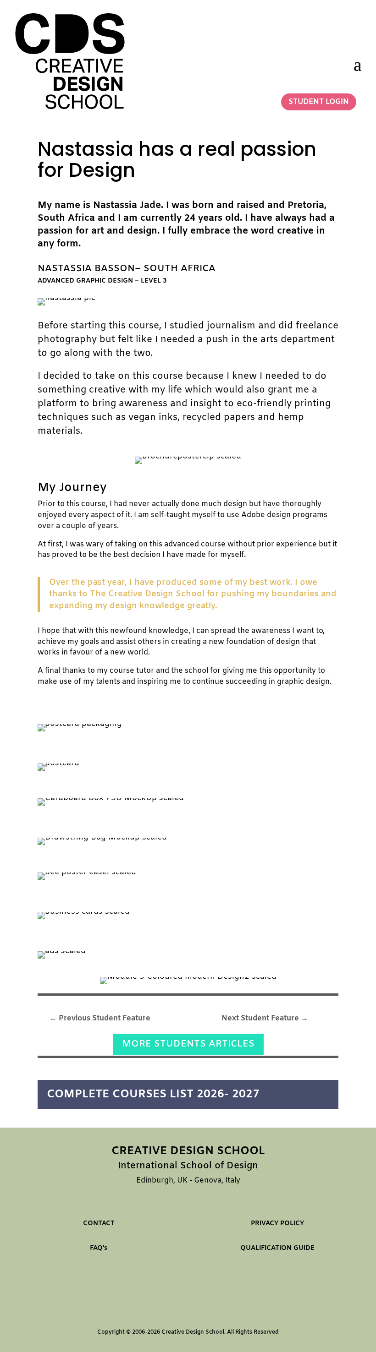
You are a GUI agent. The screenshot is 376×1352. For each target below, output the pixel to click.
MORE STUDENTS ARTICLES (188, 1044)
